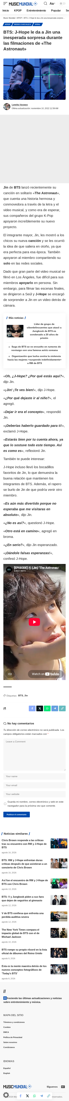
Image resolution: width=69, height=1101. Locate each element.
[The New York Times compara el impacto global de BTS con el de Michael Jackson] (59, 933)
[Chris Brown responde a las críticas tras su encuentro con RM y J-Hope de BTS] (59, 843)
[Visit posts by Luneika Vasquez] (6, 106)
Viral (38, 24)
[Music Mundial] (23, 3)
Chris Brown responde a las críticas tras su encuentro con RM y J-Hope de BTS (24, 844)
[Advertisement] (34, 149)
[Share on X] (27, 1095)
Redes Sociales (22, 24)
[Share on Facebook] (20, 1095)
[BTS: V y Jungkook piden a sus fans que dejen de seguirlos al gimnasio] (59, 900)
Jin (26, 695)
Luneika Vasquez (20, 105)
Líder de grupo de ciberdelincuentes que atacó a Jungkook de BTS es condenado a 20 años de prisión (44, 331)
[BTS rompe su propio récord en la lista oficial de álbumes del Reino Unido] (59, 953)
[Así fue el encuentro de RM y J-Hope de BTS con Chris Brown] (59, 884)
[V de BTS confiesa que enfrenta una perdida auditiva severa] (59, 916)
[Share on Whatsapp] (34, 1095)
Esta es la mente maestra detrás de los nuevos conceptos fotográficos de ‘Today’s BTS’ (24, 970)
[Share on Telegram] (41, 1095)
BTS (20, 695)
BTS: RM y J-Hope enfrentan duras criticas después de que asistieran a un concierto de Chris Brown (24, 864)
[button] (6, 3)
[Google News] (63, 1087)
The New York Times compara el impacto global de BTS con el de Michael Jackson (20, 933)
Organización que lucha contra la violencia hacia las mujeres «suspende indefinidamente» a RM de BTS (34, 359)
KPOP (7, 24)
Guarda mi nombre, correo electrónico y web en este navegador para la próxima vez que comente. (35, 803)
